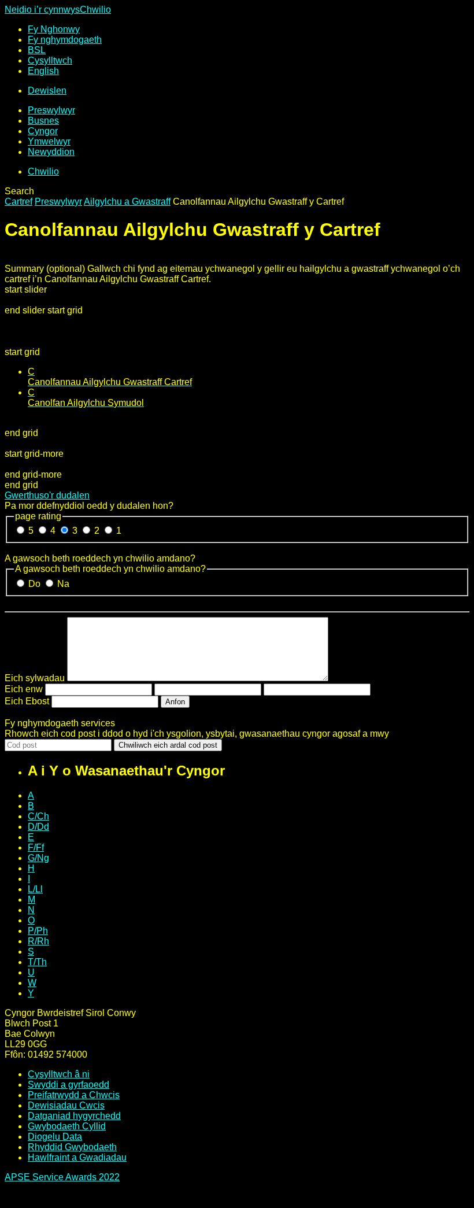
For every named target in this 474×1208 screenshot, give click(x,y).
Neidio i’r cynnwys (42, 9)
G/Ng (38, 858)
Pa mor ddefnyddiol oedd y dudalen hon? (89, 506)
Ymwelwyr (49, 141)
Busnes (43, 120)
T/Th (37, 962)
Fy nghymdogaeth (65, 40)
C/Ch (38, 816)
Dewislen (47, 90)
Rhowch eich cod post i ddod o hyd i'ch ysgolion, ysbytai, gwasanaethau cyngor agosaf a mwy (197, 733)
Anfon (175, 701)
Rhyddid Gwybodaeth (72, 1147)
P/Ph (38, 931)
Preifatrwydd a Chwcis (74, 1095)
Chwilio (95, 9)
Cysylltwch (50, 60)
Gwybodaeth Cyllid (67, 1126)
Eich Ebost (27, 701)
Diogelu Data (55, 1136)
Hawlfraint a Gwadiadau (77, 1157)
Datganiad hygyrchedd (74, 1116)
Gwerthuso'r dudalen (47, 495)
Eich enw (24, 689)
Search (19, 191)
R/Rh (38, 941)
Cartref (18, 201)
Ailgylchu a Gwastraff (127, 201)
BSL (37, 50)
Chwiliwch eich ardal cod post (167, 745)
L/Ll (35, 889)
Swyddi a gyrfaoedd (68, 1084)
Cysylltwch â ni (59, 1074)
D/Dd (38, 827)
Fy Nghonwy (54, 29)
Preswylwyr (51, 110)
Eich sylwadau (35, 678)
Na (63, 584)
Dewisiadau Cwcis (66, 1105)
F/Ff (36, 847)
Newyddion (51, 152)
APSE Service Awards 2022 (62, 1177)
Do (35, 584)
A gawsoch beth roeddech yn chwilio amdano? (100, 558)
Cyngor (43, 131)
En (43, 71)
